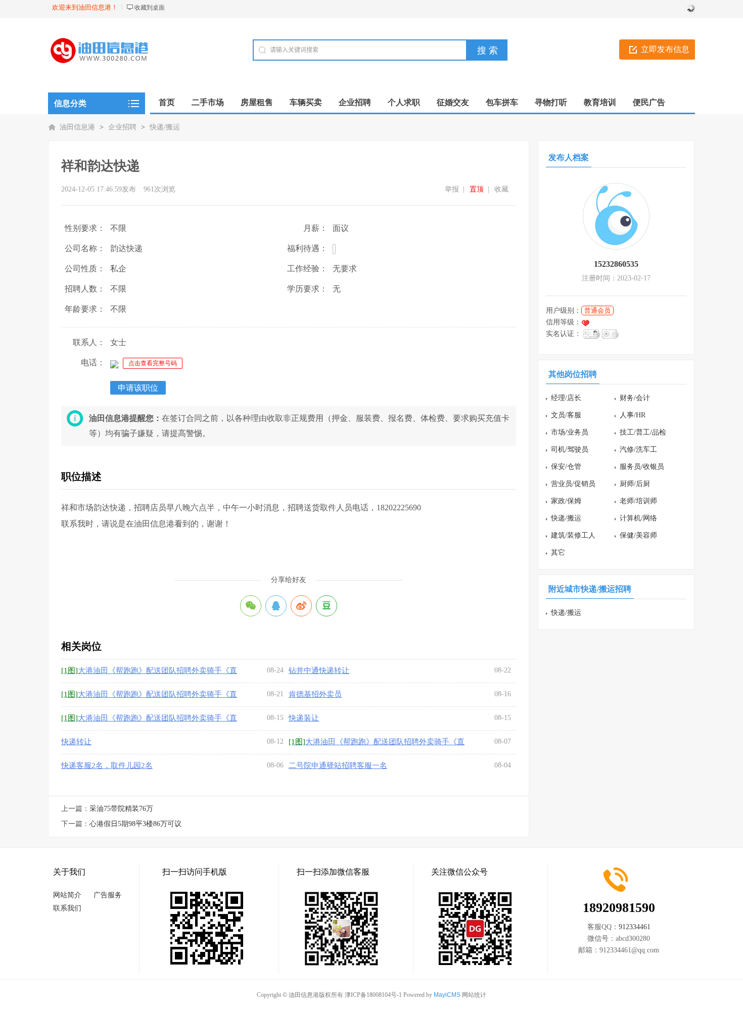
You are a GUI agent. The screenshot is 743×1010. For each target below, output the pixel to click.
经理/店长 (566, 398)
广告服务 (108, 895)
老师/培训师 (638, 501)
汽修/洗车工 (638, 449)
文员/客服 (566, 415)
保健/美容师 (638, 535)
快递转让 (76, 742)
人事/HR (632, 415)
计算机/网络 (638, 518)
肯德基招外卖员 (315, 694)
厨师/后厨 (635, 484)
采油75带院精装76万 (121, 808)
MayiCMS (447, 994)
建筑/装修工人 (573, 535)
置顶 (477, 189)
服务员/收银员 (642, 466)
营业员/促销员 (573, 484)
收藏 (501, 189)
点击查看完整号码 (152, 363)
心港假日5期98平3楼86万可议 (135, 824)
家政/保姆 (566, 501)
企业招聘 (122, 127)
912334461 (635, 927)
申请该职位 (138, 387)
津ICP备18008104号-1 (373, 994)
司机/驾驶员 (569, 449)
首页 (167, 102)
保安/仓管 (566, 466)
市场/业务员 (569, 432)
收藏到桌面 (149, 7)
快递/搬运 (165, 127)
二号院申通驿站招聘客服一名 (338, 765)
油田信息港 (77, 127)
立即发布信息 (665, 49)
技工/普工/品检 (643, 432)
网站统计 (474, 994)
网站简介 (67, 895)
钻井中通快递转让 (319, 670)
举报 (452, 189)
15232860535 (616, 264)
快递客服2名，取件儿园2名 (107, 765)
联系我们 (67, 908)
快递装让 (304, 718)
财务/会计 (635, 398)
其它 (558, 552)
